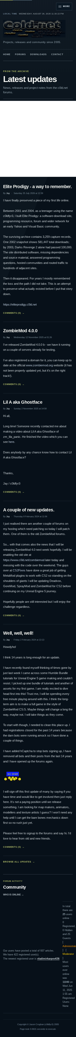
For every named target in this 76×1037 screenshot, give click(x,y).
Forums (20, 54)
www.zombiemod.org (39, 365)
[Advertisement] (38, 139)
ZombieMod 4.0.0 (20, 330)
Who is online (13, 894)
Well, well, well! (18, 633)
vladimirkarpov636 (48, 958)
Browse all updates (19, 862)
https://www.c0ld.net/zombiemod (23, 560)
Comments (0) (14, 313)
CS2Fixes (19, 570)
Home (7, 54)
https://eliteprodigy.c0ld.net (20, 304)
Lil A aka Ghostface (22, 402)
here (11, 441)
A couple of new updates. (28, 509)
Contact (57, 54)
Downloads (38, 54)
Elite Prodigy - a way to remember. (37, 186)
